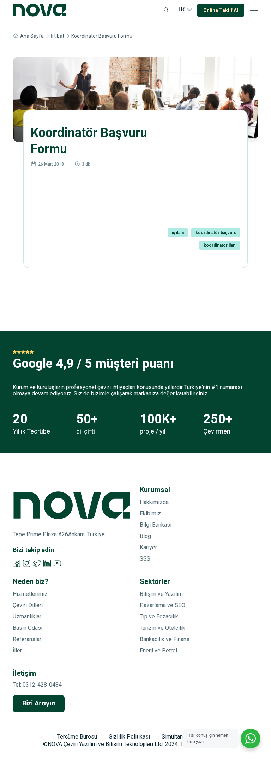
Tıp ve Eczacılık (159, 616)
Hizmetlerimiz (30, 594)
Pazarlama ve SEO (162, 605)
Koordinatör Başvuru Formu (101, 36)
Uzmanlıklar (27, 616)
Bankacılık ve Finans (164, 639)
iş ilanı (178, 232)
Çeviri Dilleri (28, 605)
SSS (145, 558)
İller (17, 650)
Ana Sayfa (32, 36)
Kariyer (148, 547)
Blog (145, 536)
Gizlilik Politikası (129, 737)
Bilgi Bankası (155, 524)
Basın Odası (27, 627)
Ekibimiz (150, 513)
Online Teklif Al (220, 10)
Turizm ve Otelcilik (162, 627)
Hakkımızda (154, 502)
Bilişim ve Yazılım (161, 594)
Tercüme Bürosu (77, 737)
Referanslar (27, 639)
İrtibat (57, 36)
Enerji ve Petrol (158, 650)
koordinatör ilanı (220, 245)
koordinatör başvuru (215, 232)
